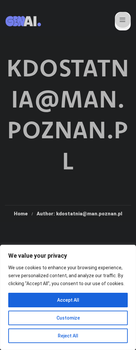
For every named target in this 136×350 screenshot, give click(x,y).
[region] (68, 297)
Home (21, 214)
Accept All (68, 300)
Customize (68, 318)
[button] (123, 21)
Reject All (68, 335)
